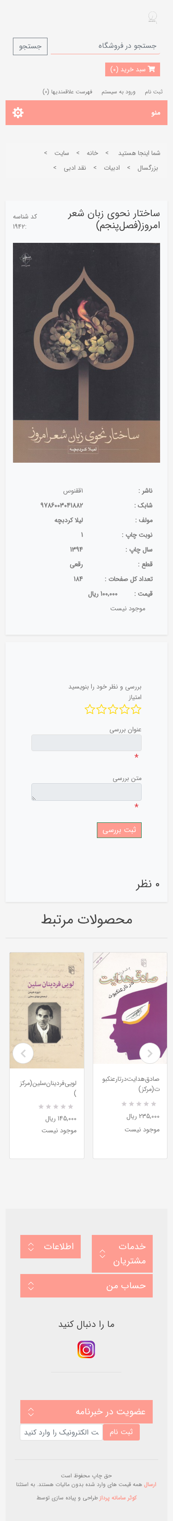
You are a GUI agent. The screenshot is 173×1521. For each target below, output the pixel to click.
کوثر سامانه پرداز (118, 1497)
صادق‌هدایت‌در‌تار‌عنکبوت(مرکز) (131, 1084)
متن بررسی (127, 778)
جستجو (30, 46)
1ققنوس (73, 491)
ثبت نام (154, 91)
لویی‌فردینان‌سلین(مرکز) (48, 1088)
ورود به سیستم (118, 91)
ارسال (150, 1484)
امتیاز (135, 697)
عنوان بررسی (125, 729)
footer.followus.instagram (86, 1349)
